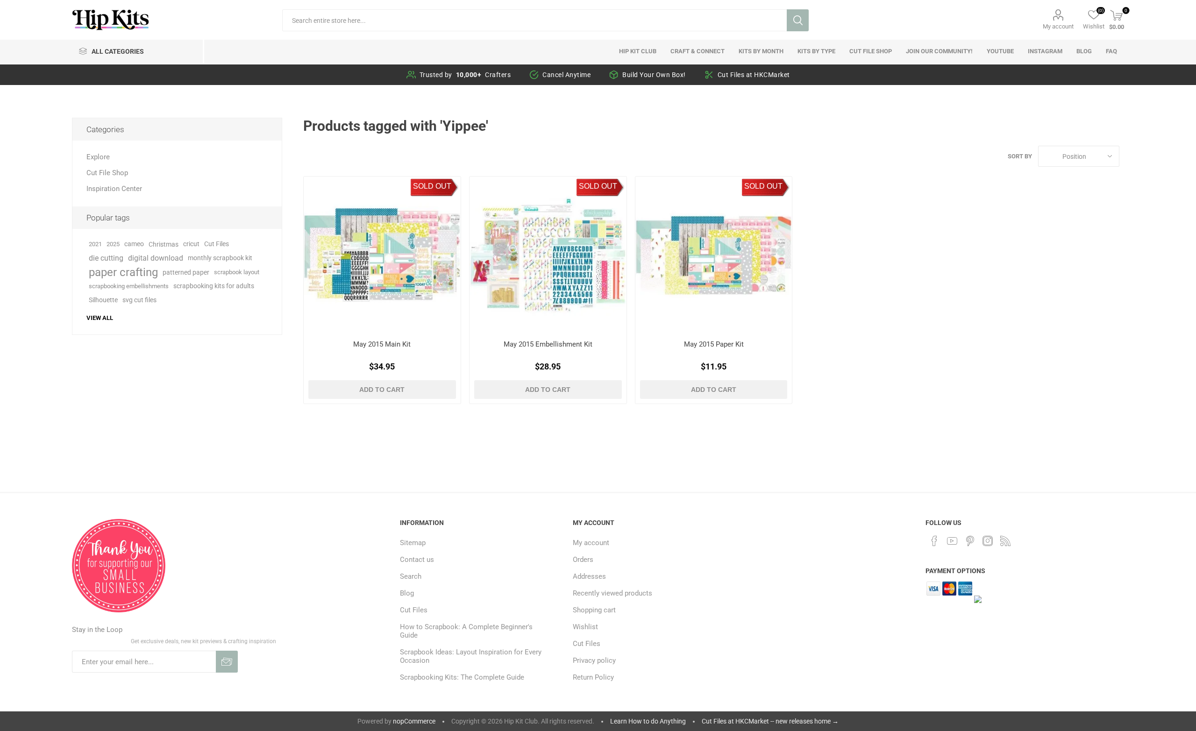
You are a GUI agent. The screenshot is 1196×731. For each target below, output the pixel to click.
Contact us (417, 559)
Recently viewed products (612, 593)
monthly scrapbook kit (220, 258)
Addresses (589, 576)
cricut (191, 244)
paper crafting (123, 272)
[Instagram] (987, 540)
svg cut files (139, 300)
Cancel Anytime (566, 74)
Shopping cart (594, 610)
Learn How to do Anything (648, 721)
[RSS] (1005, 540)
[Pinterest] (969, 540)
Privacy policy (594, 660)
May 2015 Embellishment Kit (548, 344)
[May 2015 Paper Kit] (713, 255)
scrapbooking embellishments (129, 286)
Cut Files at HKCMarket (754, 74)
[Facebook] (934, 540)
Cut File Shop (107, 173)
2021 (95, 244)
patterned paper (186, 272)
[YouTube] (952, 540)
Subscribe (227, 662)
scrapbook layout (236, 272)
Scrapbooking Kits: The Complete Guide (462, 677)
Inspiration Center (114, 189)
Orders (583, 559)
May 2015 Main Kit (382, 344)
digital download (155, 258)
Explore (98, 157)
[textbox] (534, 20)
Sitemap (413, 543)
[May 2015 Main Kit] (382, 255)
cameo (134, 244)
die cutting (106, 258)
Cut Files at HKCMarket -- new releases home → (770, 721)
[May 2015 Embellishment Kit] (548, 255)
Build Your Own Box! (654, 74)
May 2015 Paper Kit (714, 344)
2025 (113, 244)
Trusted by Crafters (465, 74)
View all (99, 317)
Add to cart (382, 389)
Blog (407, 593)
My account (1058, 26)
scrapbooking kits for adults (213, 286)
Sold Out (432, 186)
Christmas (163, 244)
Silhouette (103, 300)
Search (798, 20)
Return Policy (593, 677)
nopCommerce (414, 721)
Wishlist (585, 627)
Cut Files (216, 244)
